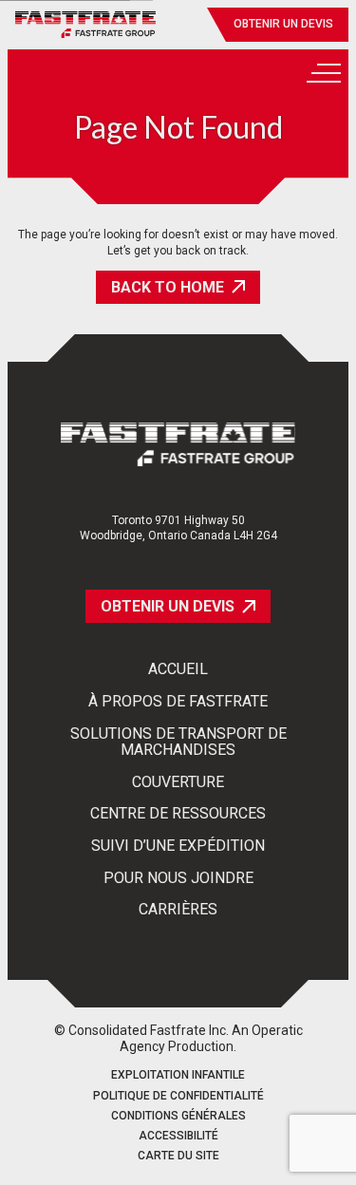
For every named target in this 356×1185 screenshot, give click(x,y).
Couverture (178, 782)
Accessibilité (178, 1136)
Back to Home (167, 287)
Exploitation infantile (178, 1075)
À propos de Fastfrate (178, 701)
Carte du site (178, 1156)
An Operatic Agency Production (211, 1038)
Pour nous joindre (178, 878)
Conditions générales (178, 1116)
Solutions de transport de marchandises (178, 742)
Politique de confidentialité (178, 1096)
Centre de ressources (178, 813)
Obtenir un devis (283, 23)
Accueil (178, 669)
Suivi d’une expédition (178, 846)
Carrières (178, 909)
